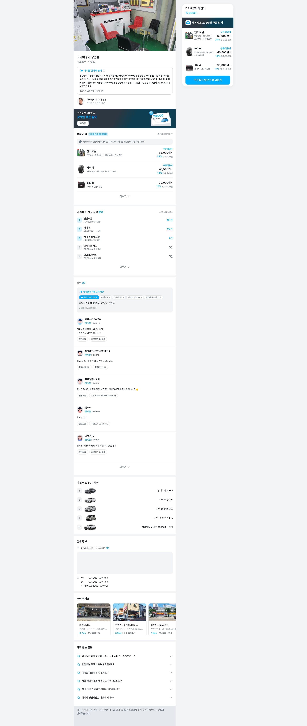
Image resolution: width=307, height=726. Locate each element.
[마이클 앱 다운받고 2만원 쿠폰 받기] (125, 118)
